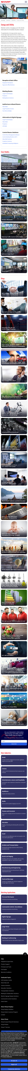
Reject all (14, 1064)
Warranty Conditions (6, 972)
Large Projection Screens (8, 109)
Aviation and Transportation (10, 845)
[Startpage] (6, 2)
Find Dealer (4, 969)
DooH (3, 834)
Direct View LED (5, 983)
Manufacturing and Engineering (11, 868)
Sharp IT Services (5, 1027)
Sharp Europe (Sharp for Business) (10, 1022)
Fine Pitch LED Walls (7, 111)
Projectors (4, 96)
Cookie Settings (5, 1055)
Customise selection (14, 1069)
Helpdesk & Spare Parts (7, 961)
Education (5, 822)
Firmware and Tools (6, 967)
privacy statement (7, 1056)
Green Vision (4, 1001)
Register (14, 744)
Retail (3, 757)
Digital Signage (6, 917)
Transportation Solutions (7, 991)
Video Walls (5, 106)
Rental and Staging (7, 856)
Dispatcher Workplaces (7, 83)
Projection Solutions (7, 141)
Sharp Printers (4, 1024)
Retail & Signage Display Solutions (10, 996)
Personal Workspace (8, 897)
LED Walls (4, 126)
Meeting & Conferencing (9, 938)
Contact (3, 1015)
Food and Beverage (7, 879)
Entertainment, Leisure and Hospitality (13, 780)
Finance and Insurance (8, 811)
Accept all (14, 1060)
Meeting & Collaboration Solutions (10, 993)
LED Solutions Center (6, 980)
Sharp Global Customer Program (9, 1012)
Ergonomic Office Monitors (8, 85)
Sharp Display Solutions (7, 1009)
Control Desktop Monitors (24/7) (9, 137)
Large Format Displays (7, 93)
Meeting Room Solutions (8, 98)
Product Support (5, 964)
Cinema (4, 769)
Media (4, 801)
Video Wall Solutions (7, 139)
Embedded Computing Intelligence (10, 143)
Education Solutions (6, 988)
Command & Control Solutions (9, 999)
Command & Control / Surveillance (12, 907)
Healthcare (5, 791)
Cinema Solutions (5, 985)
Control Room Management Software (10, 135)
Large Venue (5, 927)
